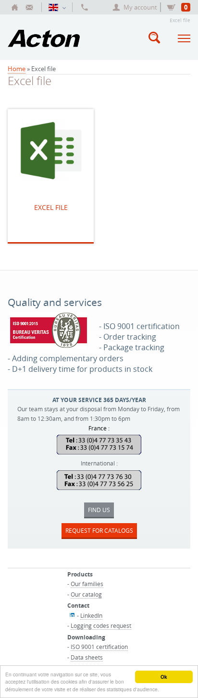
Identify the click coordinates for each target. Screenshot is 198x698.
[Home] (15, 7)
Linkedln (91, 615)
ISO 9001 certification (99, 646)
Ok (164, 677)
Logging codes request (101, 625)
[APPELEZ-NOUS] (84, 7)
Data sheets (87, 657)
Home (16, 68)
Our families (87, 584)
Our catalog (86, 594)
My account (140, 7)
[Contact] (29, 7)
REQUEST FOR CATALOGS (99, 530)
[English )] (57, 7)
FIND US (99, 510)
